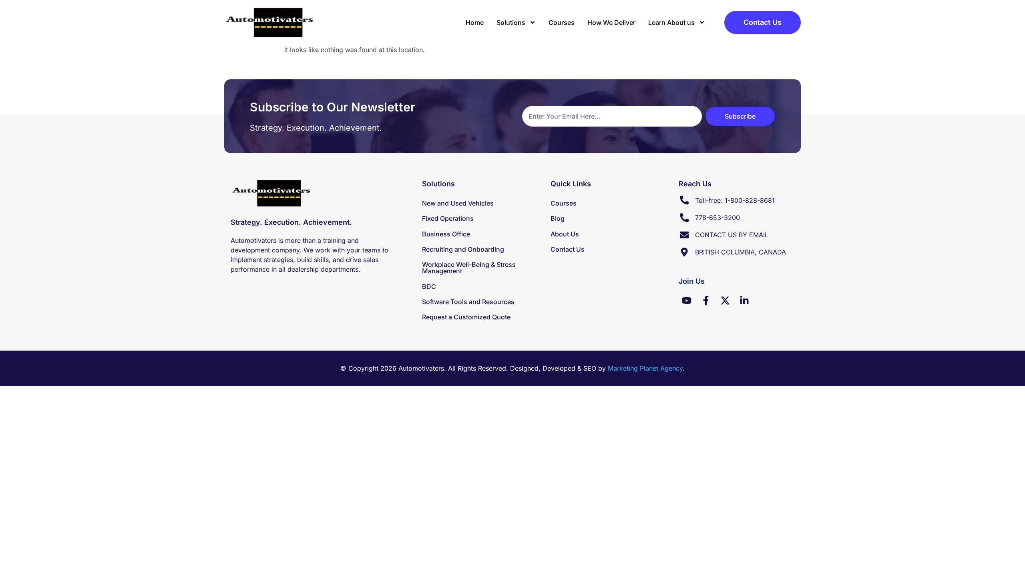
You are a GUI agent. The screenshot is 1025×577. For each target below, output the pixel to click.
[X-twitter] (725, 301)
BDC (429, 286)
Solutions (510, 22)
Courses (562, 22)
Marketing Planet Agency (645, 368)
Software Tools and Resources (468, 302)
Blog (558, 218)
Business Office (446, 234)
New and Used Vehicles (458, 203)
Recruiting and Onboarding (463, 249)
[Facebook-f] (706, 301)
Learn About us (671, 22)
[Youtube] (687, 301)
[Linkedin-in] (744, 301)
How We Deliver (611, 22)
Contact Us (568, 249)
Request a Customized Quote (466, 317)
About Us (565, 234)
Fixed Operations (448, 218)
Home (475, 22)
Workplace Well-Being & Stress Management (469, 267)
